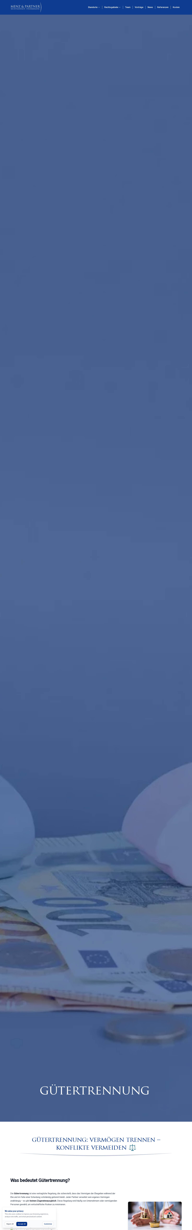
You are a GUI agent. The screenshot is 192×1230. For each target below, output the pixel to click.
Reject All (10, 1224)
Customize (48, 1224)
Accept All (22, 1224)
